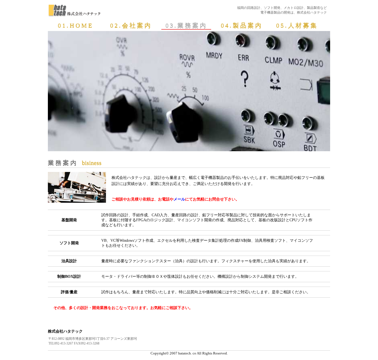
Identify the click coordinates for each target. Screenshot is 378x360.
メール (179, 199)
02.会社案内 (131, 25)
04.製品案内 (242, 25)
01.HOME (75, 25)
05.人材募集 (297, 25)
